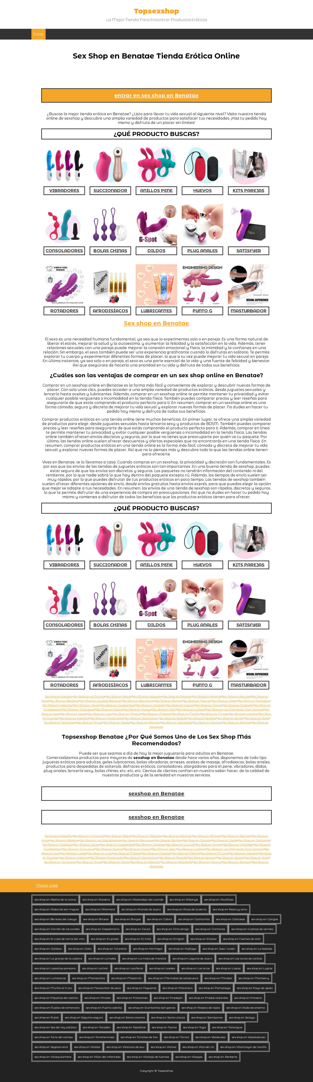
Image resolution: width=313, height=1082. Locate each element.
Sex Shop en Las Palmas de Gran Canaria (235, 709)
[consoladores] (64, 244)
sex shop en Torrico (176, 1037)
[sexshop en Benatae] (64, 678)
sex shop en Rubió (47, 1017)
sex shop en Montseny (254, 978)
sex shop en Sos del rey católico (56, 1027)
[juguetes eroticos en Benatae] (202, 678)
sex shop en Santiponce (207, 1017)
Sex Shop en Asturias (236, 696)
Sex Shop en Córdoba (150, 705)
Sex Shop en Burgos (168, 701)
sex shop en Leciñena (129, 968)
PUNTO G (202, 310)
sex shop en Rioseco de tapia (201, 1007)
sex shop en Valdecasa (210, 1037)
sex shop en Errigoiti (170, 938)
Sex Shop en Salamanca (141, 718)
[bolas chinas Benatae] (110, 618)
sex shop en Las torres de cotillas (240, 958)
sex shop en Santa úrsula (168, 1017)
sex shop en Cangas (264, 919)
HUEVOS (202, 190)
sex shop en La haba (102, 958)
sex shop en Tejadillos (131, 1027)
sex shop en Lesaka (162, 968)
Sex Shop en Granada (238, 705)
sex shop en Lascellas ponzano (55, 968)
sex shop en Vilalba (87, 1047)
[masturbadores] (248, 304)
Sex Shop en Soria (257, 718)
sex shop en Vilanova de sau (125, 1047)
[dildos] (156, 244)
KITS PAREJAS (248, 190)
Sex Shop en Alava (118, 696)
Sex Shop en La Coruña (88, 696)
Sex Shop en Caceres (197, 701)
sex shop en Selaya (242, 1017)
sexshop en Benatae (156, 794)
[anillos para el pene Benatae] (156, 558)
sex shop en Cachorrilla (194, 919)
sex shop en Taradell (96, 1027)
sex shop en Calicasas (230, 919)
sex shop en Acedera (96, 899)
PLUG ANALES (202, 250)
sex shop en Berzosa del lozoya (56, 919)
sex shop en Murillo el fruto (53, 988)
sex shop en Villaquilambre (53, 1056)
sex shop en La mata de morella (144, 958)
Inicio (38, 34)
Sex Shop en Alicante (177, 696)
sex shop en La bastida (257, 948)
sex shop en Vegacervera (51, 1047)
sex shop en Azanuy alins (230, 909)
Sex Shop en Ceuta (86, 705)
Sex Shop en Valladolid (176, 722)
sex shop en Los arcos (195, 968)
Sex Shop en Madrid (127, 714)
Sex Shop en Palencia (74, 718)
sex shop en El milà (138, 938)
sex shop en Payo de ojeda (255, 988)
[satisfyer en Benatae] (248, 618)
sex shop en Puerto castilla (104, 1007)
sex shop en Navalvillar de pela (99, 988)
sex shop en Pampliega (215, 988)
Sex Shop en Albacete (147, 696)
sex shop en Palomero (177, 988)
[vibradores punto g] (202, 304)
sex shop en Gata (79, 948)
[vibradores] (64, 184)
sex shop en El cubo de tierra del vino (60, 938)
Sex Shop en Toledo (117, 722)
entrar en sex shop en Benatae (156, 95)
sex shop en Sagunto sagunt (84, 1017)
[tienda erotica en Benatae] (110, 678)
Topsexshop (156, 11)
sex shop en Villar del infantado (99, 1056)
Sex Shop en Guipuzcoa (79, 709)
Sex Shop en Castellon (58, 705)
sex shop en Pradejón (168, 997)
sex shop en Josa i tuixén (219, 948)
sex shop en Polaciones (132, 997)
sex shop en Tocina (164, 1027)
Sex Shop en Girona (208, 705)
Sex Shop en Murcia (214, 714)
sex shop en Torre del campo (54, 1037)
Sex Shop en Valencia (145, 722)
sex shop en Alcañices (218, 899)
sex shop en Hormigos (147, 948)
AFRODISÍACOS (110, 310)
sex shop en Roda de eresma (245, 1007)
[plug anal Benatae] (202, 618)
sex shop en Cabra (159, 919)
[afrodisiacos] (110, 304)
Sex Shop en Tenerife (173, 718)
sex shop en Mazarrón (126, 978)
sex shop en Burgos (128, 919)
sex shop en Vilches (163, 1047)
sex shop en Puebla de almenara (57, 1007)
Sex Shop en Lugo (100, 714)
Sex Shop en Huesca (137, 709)
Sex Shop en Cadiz (224, 701)
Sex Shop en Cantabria (254, 701)
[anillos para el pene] (156, 184)
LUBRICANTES (156, 310)
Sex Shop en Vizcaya (207, 722)
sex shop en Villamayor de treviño (243, 1047)
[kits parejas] (248, 184)
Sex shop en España (58, 696)
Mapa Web (47, 885)
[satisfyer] (248, 244)
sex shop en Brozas (96, 919)
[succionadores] (110, 184)
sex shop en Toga (194, 1027)
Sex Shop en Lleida (74, 714)
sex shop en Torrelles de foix (139, 1037)
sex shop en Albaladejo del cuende (139, 899)
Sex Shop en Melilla (186, 714)
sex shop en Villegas (189, 1056)
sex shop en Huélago (182, 948)
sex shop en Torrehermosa (96, 1037)
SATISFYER (248, 250)
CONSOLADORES (64, 250)
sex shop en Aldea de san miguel (57, 909)
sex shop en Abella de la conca (55, 899)
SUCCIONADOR (110, 190)
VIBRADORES (64, 190)
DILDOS (156, 250)
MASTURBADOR (248, 310)
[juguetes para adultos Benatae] (248, 678)
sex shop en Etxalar (204, 938)
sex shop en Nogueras (141, 988)
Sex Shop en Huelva (109, 709)
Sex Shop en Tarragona (60, 722)
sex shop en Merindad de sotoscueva (173, 978)
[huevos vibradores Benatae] (202, 558)
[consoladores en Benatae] (64, 618)
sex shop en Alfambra (100, 909)
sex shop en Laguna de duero (192, 958)
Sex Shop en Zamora (237, 722)
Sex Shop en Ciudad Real (118, 705)
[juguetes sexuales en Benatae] (248, 558)
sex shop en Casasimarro (102, 929)
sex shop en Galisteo (48, 948)
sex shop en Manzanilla (88, 978)
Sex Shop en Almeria (207, 696)
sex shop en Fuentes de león (242, 938)
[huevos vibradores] (202, 184)
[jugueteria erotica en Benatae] (156, 678)
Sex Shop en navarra (244, 714)
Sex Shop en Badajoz (64, 701)
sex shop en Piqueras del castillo (56, 997)
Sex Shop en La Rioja (191, 709)
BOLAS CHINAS (110, 250)
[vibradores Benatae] (64, 558)
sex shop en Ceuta (138, 929)
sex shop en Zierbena (223, 1056)
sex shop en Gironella (112, 948)
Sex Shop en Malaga (156, 714)
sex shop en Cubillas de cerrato (252, 929)
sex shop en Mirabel (218, 978)
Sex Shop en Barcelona (138, 701)
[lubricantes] (156, 304)
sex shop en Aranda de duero (141, 909)
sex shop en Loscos (228, 968)
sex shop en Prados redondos (208, 997)
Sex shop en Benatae (156, 323)
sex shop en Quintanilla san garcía (151, 1007)
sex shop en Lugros (259, 968)
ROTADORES (64, 310)
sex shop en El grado (105, 938)
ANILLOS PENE (156, 190)
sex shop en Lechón (95, 968)
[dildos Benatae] (156, 618)
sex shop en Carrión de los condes (57, 929)
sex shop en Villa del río (198, 1047)
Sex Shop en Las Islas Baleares (100, 701)
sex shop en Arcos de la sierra (186, 909)
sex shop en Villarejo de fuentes (148, 1056)
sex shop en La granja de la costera (58, 958)
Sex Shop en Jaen (164, 709)
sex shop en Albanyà (184, 899)
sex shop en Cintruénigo (173, 929)
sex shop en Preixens (248, 997)
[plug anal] (202, 244)
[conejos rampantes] (64, 304)
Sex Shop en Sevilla (230, 718)
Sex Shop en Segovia (202, 718)
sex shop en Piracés (97, 997)
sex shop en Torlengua (227, 1027)
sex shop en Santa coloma (127, 1017)
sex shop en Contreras (210, 929)
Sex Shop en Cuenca (180, 705)
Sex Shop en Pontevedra (107, 718)
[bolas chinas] (110, 244)
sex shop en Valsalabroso (248, 1037)
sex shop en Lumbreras (50, 978)
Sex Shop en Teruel (89, 722)
